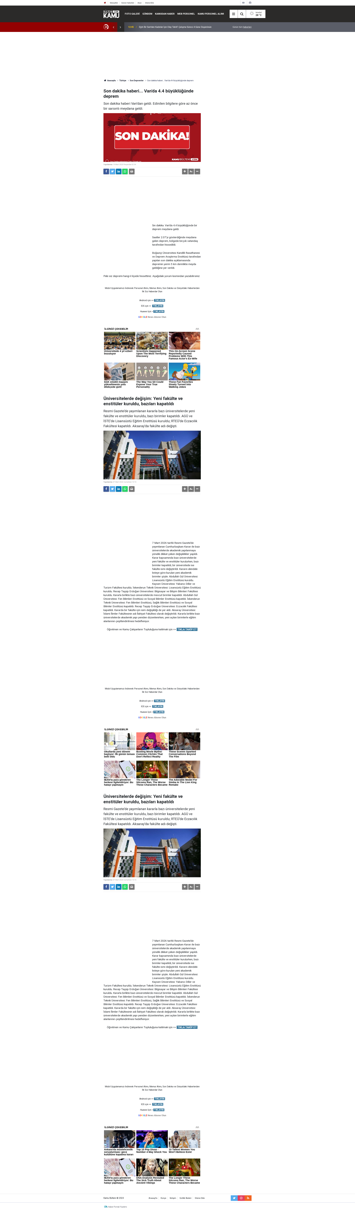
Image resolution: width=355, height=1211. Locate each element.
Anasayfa (153, 1198)
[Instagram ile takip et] (241, 1198)
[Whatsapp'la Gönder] (125, 171)
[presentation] (113, 27)
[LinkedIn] (118, 171)
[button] (185, 171)
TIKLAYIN (159, 300)
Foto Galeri (132, 13)
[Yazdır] (132, 171)
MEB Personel (186, 13)
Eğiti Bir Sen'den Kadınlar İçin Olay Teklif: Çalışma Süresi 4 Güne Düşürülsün (175, 27)
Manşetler (114, 3)
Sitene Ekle (149, 3)
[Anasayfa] (104, 3)
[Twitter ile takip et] (234, 1198)
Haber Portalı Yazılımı (117, 1207)
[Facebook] (106, 171)
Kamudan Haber (165, 13)
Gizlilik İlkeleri (185, 1198)
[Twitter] (112, 171)
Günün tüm (242, 27)
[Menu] (233, 14)
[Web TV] (243, 2)
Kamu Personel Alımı (211, 13)
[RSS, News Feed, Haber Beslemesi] (248, 1198)
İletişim (173, 1198)
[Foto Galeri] (250, 2)
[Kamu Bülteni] (111, 14)
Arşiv (140, 3)
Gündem (147, 13)
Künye (163, 1198)
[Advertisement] (177, 55)
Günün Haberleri (127, 3)
